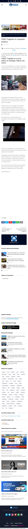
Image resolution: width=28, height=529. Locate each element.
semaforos (23, 392)
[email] (18, 1)
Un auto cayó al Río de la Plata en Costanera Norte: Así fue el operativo (15, 259)
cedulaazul (21, 394)
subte (9, 387)
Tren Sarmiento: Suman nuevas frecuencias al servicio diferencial (15, 343)
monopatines (4, 394)
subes (15, 405)
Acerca (11, 523)
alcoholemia (12, 385)
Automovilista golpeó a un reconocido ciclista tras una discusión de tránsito (16, 253)
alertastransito (11, 378)
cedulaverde (10, 399)
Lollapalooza (17, 396)
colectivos (22, 372)
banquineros (12, 390)
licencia (3, 403)
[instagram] (11, 1)
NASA (23, 396)
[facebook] (15, 1)
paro (16, 378)
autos (17, 372)
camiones (16, 394)
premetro (10, 405)
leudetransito (19, 401)
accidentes (11, 34)
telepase (13, 387)
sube (3, 381)
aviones (20, 378)
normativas (11, 383)
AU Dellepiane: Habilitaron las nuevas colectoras (16, 349)
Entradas (5, 423)
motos (3, 390)
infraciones (13, 401)
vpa (6, 408)
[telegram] (20, 1)
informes (12, 372)
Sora (10, 525)
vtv (11, 381)
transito (3, 372)
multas (17, 390)
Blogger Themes (20, 525)
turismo (7, 381)
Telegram (14, 50)
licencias (7, 376)
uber (3, 408)
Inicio (7, 523)
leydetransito (4, 383)
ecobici (3, 401)
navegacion (18, 403)
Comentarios (6, 424)
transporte (13, 376)
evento (8, 401)
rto (12, 396)
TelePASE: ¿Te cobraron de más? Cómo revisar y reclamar (16, 337)
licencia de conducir (10, 403)
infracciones (4, 374)
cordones (17, 399)
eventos (18, 376)
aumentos (23, 374)
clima (3, 376)
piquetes (19, 381)
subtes (14, 374)
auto (8, 392)
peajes (20, 383)
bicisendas (23, 390)
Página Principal (5, 34)
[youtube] (15, 515)
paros (18, 374)
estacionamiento (5, 385)
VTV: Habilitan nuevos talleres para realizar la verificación (15, 362)
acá (13, 55)
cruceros (22, 399)
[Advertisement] (14, 15)
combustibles (19, 385)
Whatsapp (23, 48)
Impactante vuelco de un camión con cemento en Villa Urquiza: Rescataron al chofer (16, 267)
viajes (23, 387)
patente (3, 396)
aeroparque (4, 399)
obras (16, 383)
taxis (7, 390)
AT (17, 242)
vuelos (14, 381)
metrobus (4, 392)
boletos (12, 392)
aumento (10, 394)
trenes (8, 372)
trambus (17, 392)
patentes (18, 387)
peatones (8, 396)
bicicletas (4, 387)
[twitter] (8, 1)
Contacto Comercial (18, 523)
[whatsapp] (13, 1)
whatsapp (11, 408)
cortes (10, 374)
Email (15, 416)
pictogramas (4, 405)
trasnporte (20, 405)
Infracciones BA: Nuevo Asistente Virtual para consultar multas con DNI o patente (16, 356)
